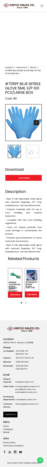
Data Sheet (24, 178)
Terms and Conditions (13, 445)
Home (6, 426)
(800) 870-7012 (22, 354)
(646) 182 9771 (21, 369)
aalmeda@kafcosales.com (27, 404)
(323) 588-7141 (22, 351)
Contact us (10, 414)
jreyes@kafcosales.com (25, 389)
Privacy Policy (9, 442)
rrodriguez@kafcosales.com (27, 386)
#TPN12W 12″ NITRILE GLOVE (32, 284)
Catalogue (8, 429)
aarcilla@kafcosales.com (26, 392)
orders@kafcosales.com (25, 399)
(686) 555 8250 (22, 362)
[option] (23, 122)
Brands (6, 432)
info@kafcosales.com (24, 382)
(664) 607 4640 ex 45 (25, 358)
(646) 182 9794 (22, 366)
